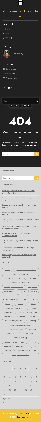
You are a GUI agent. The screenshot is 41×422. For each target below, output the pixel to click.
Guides (35, 299)
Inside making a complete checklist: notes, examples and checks (19, 227)
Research (10, 334)
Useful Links (10, 73)
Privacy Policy (12, 78)
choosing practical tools (20, 283)
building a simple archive (20, 274)
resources (30, 334)
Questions (32, 329)
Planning (33, 321)
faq (10, 295)
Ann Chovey (18, 54)
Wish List (9, 33)
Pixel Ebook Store (23, 417)
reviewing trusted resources (14, 342)
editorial (34, 291)
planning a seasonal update (20, 325)
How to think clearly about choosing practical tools (20, 199)
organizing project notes (14, 321)
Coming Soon (11, 69)
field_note (28, 295)
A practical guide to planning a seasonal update (18, 213)
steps (35, 346)
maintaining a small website (27, 312)
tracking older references (27, 351)
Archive (7, 270)
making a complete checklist (14, 316)
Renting (8, 38)
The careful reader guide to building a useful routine (20, 241)
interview (33, 308)
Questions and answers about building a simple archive (18, 248)
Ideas (33, 304)
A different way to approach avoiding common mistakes (17, 234)
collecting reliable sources (13, 287)
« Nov (4, 402)
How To (20, 304)
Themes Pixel (23, 414)
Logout (9, 87)
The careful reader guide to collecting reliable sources (20, 220)
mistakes (33, 316)
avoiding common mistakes (26, 270)
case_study (32, 278)
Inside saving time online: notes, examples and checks (19, 256)
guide (26, 299)
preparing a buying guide (14, 329)
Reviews (34, 342)
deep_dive (22, 291)
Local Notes (8, 312)
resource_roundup (20, 338)
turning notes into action (20, 355)
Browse (8, 29)
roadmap (7, 346)
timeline (8, 351)
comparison (32, 287)
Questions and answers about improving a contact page (19, 206)
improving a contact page (14, 308)
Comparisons (9, 291)
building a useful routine (13, 278)
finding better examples (11, 299)
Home (7, 304)
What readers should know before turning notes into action (18, 192)
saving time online (22, 346)
